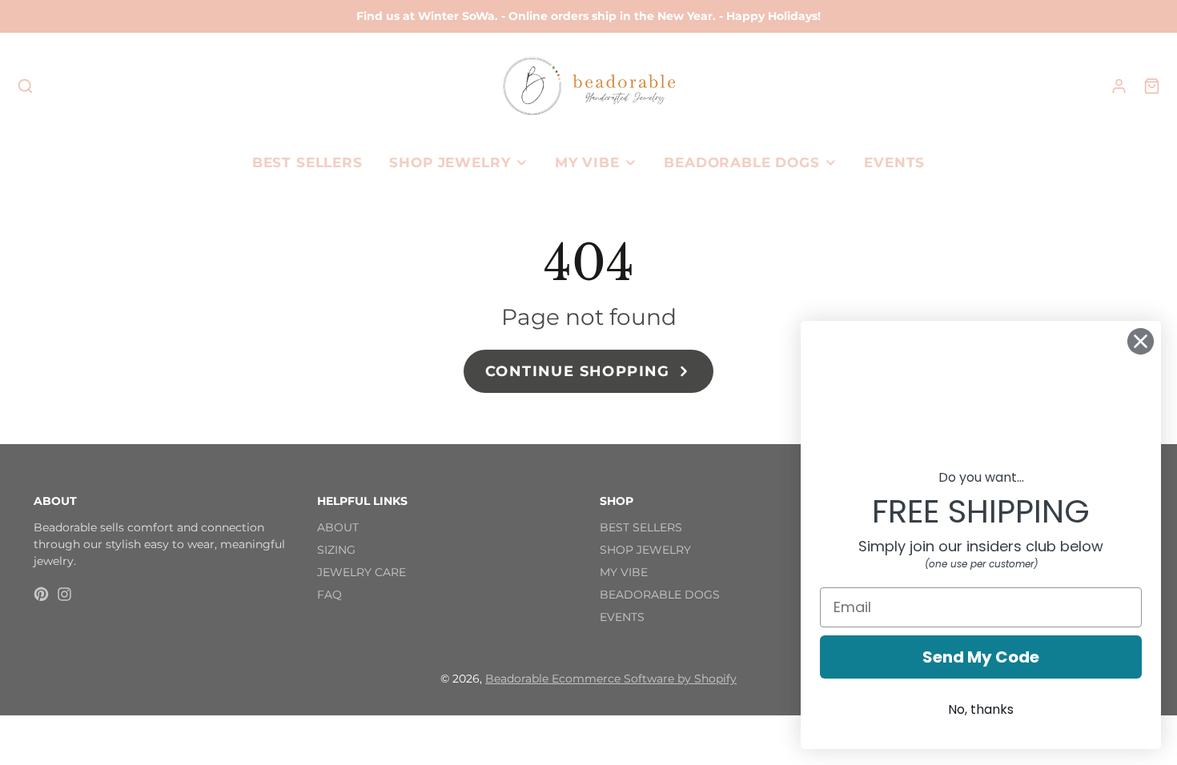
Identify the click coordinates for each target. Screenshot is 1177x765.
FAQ (329, 594)
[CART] (1151, 86)
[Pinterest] (41, 594)
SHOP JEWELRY (449, 162)
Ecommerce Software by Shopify (644, 678)
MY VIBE (587, 162)
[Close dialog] (1141, 341)
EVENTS (894, 162)
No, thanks (981, 709)
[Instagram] (64, 594)
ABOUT (338, 527)
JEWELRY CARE (361, 572)
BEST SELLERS (307, 162)
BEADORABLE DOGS (742, 162)
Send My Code (980, 657)
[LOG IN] (1119, 86)
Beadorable (518, 678)
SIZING (336, 550)
